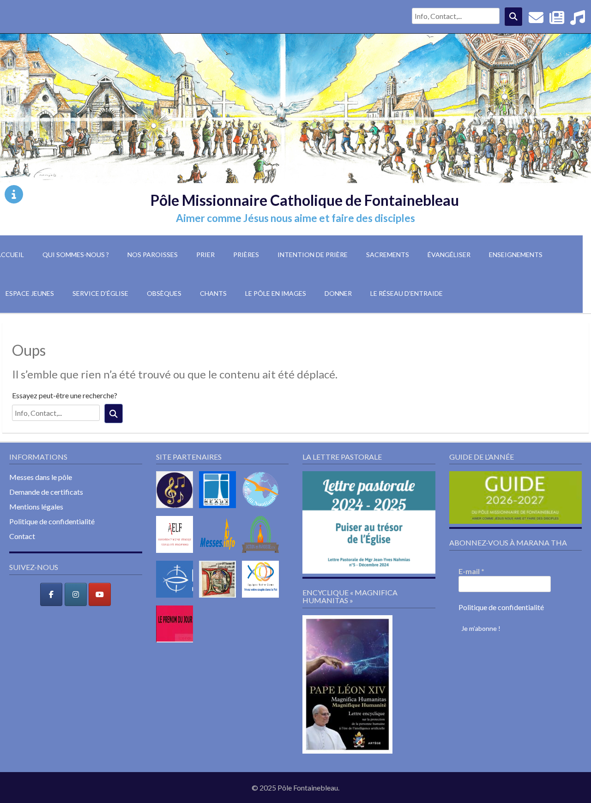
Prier (205, 254)
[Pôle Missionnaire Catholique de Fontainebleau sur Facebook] (51, 594)
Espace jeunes (30, 293)
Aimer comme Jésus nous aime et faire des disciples (295, 218)
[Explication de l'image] (14, 194)
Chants (213, 293)
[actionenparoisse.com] (262, 554)
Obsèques (164, 293)
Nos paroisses (152, 254)
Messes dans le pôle (40, 477)
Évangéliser (449, 254)
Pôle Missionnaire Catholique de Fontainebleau (305, 200)
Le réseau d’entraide (406, 293)
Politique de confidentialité (52, 521)
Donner (338, 293)
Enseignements (516, 254)
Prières (246, 254)
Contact (22, 536)
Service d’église (100, 293)
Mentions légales (36, 506)
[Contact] (536, 20)
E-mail (471, 571)
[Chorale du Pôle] (577, 20)
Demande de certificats (46, 491)
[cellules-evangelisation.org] (262, 509)
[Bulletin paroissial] (556, 20)
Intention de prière (312, 254)
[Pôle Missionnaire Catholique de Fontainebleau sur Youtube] (100, 594)
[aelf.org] (177, 554)
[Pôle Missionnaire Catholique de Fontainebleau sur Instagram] (76, 594)
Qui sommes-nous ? (75, 254)
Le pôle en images (275, 293)
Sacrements (387, 254)
